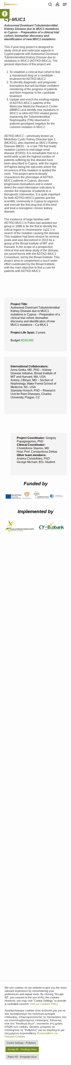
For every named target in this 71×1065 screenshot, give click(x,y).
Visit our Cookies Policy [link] (44, 1004)
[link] (4, 13)
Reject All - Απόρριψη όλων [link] (22, 1056)
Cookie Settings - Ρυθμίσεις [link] (21, 1042)
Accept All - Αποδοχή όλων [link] (22, 1049)
